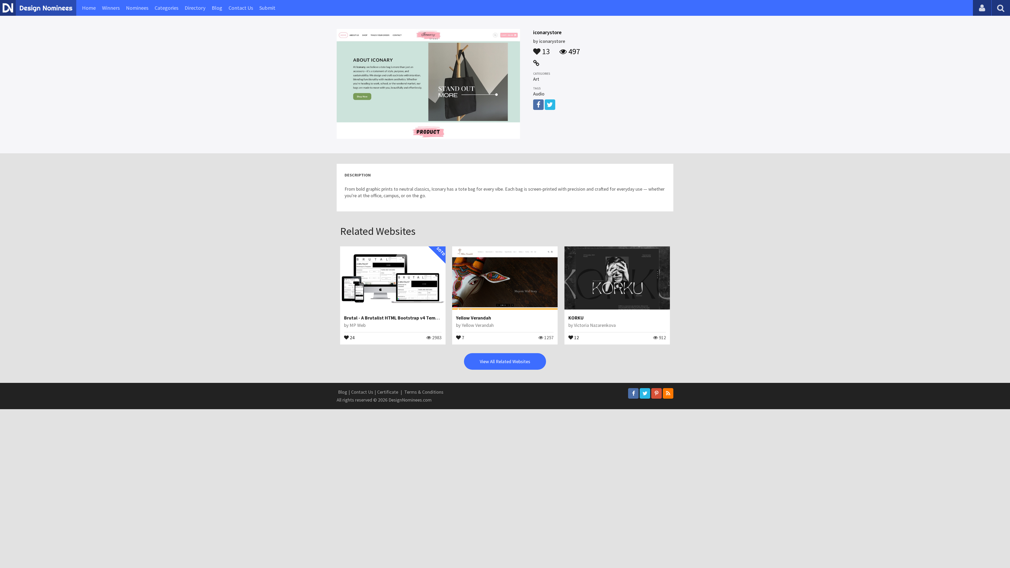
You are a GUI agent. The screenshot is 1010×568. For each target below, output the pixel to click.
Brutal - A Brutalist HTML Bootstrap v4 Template (395, 318)
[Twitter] (645, 393)
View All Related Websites (505, 361)
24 (352, 337)
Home (89, 7)
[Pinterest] (656, 393)
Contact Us (241, 7)
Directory (195, 7)
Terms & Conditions (423, 392)
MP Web (358, 325)
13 (545, 49)
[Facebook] (633, 393)
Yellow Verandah (473, 318)
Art (536, 79)
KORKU (576, 318)
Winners (111, 7)
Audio (538, 94)
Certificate (387, 392)
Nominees (137, 7)
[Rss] (668, 393)
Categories (166, 7)
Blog (217, 7)
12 (576, 337)
